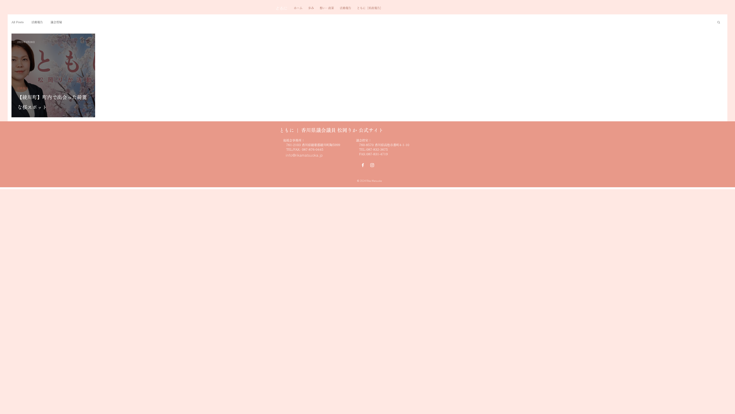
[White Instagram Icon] (372, 165)
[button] (718, 23)
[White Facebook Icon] (362, 165)
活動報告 (37, 22)
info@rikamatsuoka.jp (304, 155)
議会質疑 (56, 22)
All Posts (17, 22)
